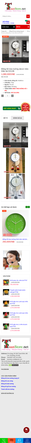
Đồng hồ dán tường (7, 383)
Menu (18, 27)
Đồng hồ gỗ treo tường (8, 386)
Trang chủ (4, 31)
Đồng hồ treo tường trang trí (16, 31)
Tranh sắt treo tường (7, 389)
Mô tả (5, 118)
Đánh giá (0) (17, 118)
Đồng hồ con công (7, 381)
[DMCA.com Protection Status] (14, 365)
